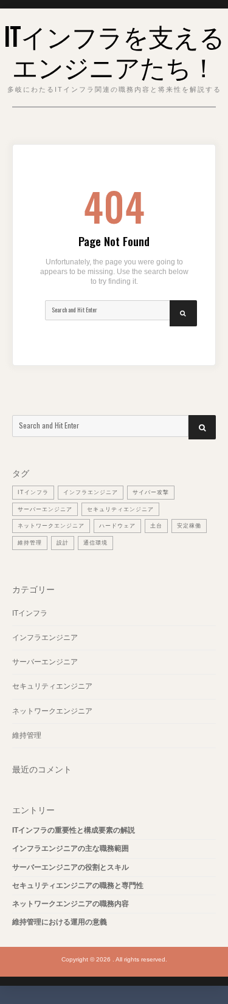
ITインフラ (33, 492)
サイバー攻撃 (151, 492)
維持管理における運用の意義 (59, 922)
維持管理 (30, 543)
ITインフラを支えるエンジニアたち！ (114, 50)
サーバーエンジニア (45, 509)
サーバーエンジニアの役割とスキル (70, 867)
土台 (156, 526)
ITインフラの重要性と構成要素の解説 (73, 830)
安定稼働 (189, 526)
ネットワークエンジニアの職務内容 (70, 903)
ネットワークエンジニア (51, 526)
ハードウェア (117, 526)
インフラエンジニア (90, 492)
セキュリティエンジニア (120, 509)
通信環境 (95, 543)
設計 (63, 543)
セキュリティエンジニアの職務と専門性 (77, 885)
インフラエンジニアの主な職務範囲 (70, 848)
